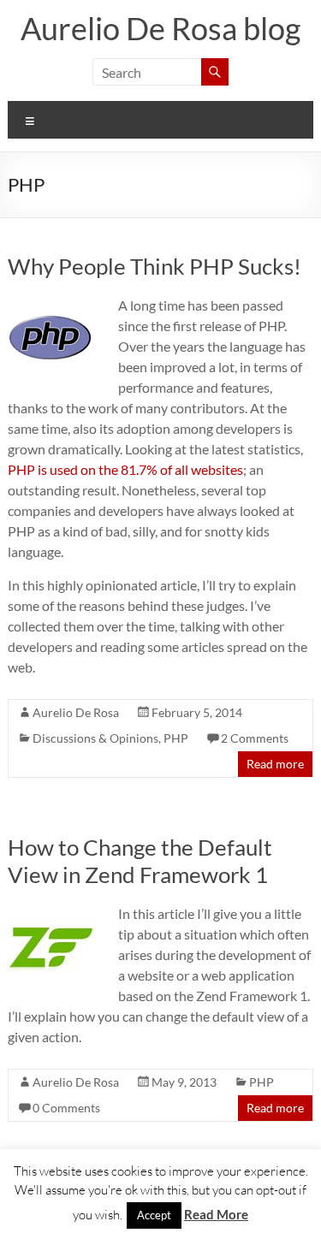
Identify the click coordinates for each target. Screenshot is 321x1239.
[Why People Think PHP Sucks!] (50, 303)
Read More (216, 1214)
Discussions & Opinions (95, 738)
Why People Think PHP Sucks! (154, 266)
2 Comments (254, 738)
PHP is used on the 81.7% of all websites (125, 469)
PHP (175, 738)
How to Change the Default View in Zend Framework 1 (140, 860)
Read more (275, 763)
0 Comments (66, 1107)
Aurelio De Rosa (76, 712)
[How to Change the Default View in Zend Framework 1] (50, 912)
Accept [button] (154, 1215)
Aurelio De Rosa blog (160, 28)
